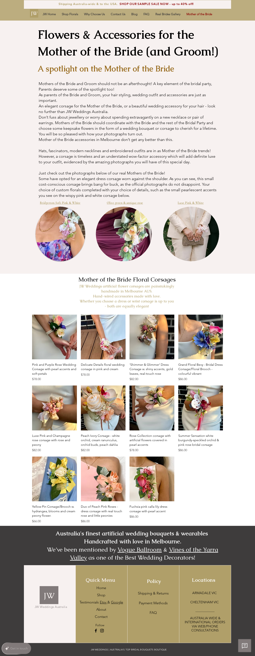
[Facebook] (95, 630)
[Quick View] (54, 337)
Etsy (103, 602)
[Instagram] (102, 630)
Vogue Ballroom (140, 549)
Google (117, 602)
